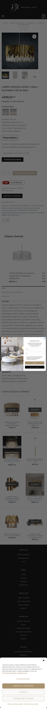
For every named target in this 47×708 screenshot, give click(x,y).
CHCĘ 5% (35, 362)
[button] (43, 660)
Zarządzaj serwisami (23, 679)
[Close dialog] (44, 339)
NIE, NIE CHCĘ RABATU (34, 367)
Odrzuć (23, 692)
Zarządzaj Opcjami (23, 698)
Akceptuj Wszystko (23, 686)
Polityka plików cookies (15, 704)
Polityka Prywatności (31, 704)
